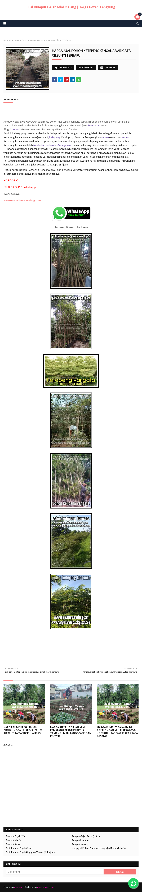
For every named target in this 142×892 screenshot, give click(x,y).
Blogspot (18, 887)
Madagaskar (64, 145)
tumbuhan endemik (44, 145)
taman (105, 137)
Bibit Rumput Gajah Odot (19, 848)
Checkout (109, 67)
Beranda (7, 40)
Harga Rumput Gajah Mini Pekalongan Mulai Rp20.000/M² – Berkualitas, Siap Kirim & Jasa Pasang (117, 731)
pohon (15, 129)
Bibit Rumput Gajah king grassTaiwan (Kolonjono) (31, 852)
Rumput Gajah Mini (15, 836)
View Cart (88, 67)
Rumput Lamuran (80, 840)
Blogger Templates (46, 887)
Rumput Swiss (13, 844)
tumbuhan (94, 125)
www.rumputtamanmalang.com (22, 200)
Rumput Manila (13, 840)
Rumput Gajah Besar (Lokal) (86, 836)
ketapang (54, 137)
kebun (125, 137)
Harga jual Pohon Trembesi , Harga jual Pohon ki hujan (99, 848)
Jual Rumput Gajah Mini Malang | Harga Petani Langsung (71, 7)
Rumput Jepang (80, 844)
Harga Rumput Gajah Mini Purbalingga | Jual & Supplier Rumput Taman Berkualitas (22, 730)
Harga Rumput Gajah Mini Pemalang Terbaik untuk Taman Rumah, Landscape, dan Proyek (70, 731)
